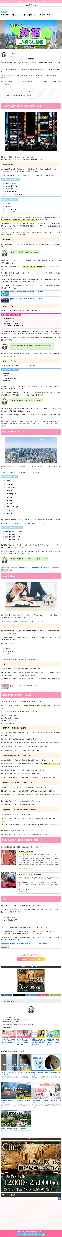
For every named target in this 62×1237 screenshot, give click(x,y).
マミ (31, 1015)
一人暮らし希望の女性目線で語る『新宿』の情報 (17, 96)
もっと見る (31, 59)
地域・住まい (4, 12)
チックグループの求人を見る (30, 1235)
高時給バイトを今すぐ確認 (31, 959)
